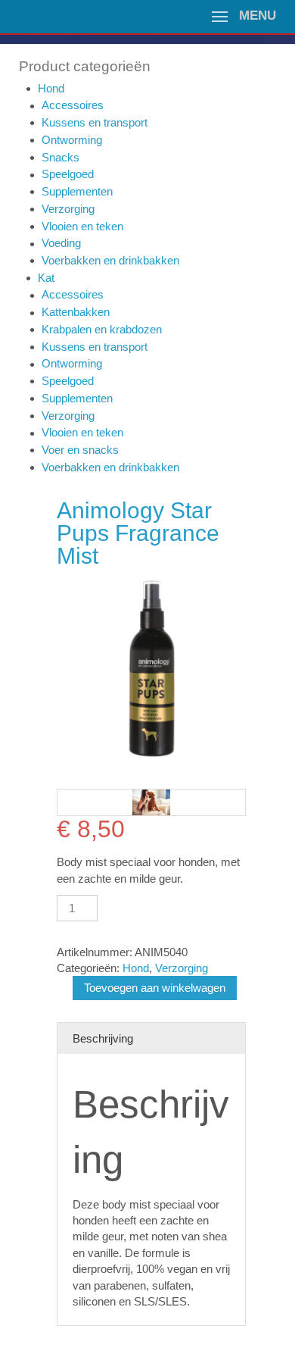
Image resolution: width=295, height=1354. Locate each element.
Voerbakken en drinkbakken (110, 260)
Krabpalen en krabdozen (102, 329)
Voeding (61, 242)
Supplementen (77, 191)
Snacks (60, 157)
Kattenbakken (76, 311)
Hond (51, 88)
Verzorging (68, 208)
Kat (46, 277)
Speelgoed (68, 173)
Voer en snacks (80, 449)
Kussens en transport (95, 122)
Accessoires (73, 105)
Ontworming (72, 139)
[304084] (151, 802)
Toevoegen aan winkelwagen (154, 987)
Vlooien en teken (82, 226)
